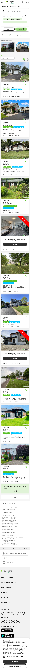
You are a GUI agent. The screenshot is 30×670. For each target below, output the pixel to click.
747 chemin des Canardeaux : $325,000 (10, 523)
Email (21, 613)
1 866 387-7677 (9, 613)
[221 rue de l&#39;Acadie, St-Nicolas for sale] (15, 304)
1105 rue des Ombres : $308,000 (8, 511)
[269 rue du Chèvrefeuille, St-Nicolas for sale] (15, 454)
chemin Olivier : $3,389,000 (7, 535)
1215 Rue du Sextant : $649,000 (8, 524)
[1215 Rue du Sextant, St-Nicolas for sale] (15, 415)
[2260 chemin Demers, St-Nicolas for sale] (15, 263)
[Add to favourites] (26, 84)
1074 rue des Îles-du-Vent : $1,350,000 (9, 544)
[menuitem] (15, 577)
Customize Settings (15, 666)
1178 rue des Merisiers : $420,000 (8, 540)
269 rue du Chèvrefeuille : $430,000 (9, 526)
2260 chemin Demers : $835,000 (8, 518)
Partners (4, 603)
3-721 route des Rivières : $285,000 (9, 514)
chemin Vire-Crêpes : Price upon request (10, 541)
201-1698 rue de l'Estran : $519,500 (9, 520)
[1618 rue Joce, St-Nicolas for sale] (15, 149)
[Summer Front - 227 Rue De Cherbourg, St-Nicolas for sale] (15, 110)
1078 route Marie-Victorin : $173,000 (9, 534)
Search (20, 29)
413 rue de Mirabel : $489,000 (8, 515)
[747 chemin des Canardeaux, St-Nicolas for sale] (15, 377)
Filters (7, 29)
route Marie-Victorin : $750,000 (8, 532)
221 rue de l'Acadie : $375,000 (8, 521)
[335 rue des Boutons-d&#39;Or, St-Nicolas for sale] (15, 72)
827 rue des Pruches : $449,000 (8, 543)
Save (14, 491)
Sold (20, 7)
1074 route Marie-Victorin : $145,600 (9, 531)
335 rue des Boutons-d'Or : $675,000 (9, 507)
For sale (5, 7)
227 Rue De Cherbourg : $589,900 (9, 509)
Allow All (15, 661)
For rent (13, 7)
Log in (27, 2)
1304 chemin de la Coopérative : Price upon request (12, 537)
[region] (15, 654)
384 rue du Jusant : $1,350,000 (8, 538)
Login (15, 244)
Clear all (6, 24)
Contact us (5, 609)
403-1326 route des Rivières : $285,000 (10, 517)
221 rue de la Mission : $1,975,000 (8, 527)
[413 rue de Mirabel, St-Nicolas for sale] (15, 188)
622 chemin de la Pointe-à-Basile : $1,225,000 (11, 529)
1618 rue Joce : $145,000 (7, 512)
